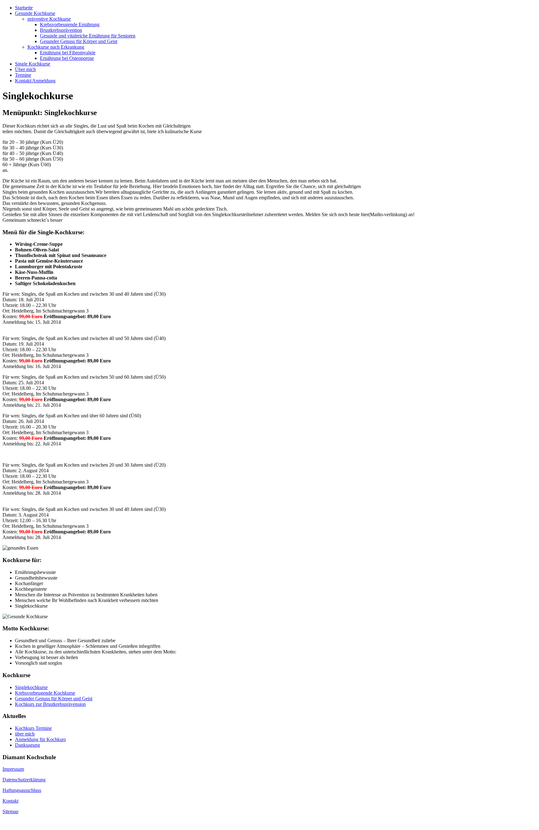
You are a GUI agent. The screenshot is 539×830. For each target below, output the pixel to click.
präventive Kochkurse (49, 19)
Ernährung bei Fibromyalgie (67, 52)
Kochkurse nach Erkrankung (55, 47)
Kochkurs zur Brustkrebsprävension (50, 704)
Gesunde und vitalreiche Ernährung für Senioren (87, 35)
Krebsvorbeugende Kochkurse (45, 693)
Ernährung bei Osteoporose (67, 58)
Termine (23, 75)
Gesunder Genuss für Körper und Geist (78, 41)
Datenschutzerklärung (24, 779)
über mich (25, 733)
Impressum (13, 769)
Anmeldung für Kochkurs (40, 739)
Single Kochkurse (32, 63)
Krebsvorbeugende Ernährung (70, 24)
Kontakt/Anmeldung (35, 80)
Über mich (25, 69)
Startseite (24, 7)
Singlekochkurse (31, 687)
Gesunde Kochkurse (35, 13)
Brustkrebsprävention (61, 30)
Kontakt (10, 800)
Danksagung (27, 745)
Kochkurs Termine (33, 728)
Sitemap (10, 811)
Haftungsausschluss (21, 790)
